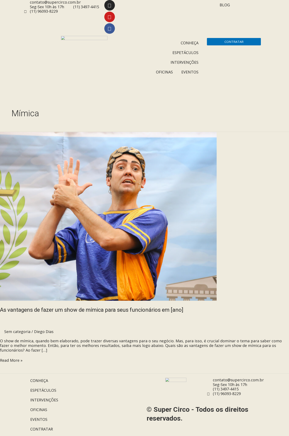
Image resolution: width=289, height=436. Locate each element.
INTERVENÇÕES (184, 62)
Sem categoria (17, 331)
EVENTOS (189, 71)
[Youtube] (109, 17)
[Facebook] (109, 28)
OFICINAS (164, 71)
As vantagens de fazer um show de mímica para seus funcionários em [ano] (91, 310)
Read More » (11, 360)
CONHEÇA (189, 42)
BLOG (225, 4)
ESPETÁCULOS (185, 52)
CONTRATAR (41, 429)
